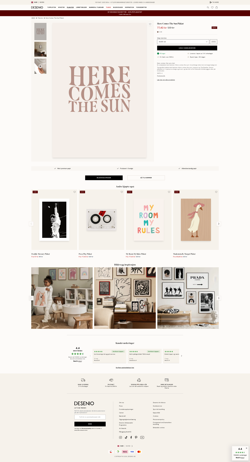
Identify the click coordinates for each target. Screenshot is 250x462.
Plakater (70, 7)
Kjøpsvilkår (156, 413)
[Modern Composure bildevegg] (125, 298)
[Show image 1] (40, 31)
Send (90, 424)
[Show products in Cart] (216, 7)
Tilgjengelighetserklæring (127, 419)
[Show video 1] (40, 66)
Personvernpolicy (86, 428)
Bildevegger (118, 7)
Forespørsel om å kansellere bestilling (162, 423)
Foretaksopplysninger (126, 409)
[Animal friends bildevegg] (62, 298)
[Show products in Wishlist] (212, 7)
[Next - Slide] (218, 223)
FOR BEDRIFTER (141, 7)
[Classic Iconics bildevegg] (188, 298)
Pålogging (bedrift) (125, 432)
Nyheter (61, 7)
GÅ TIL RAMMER (146, 178)
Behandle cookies (159, 427)
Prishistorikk (161, 76)
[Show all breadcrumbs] (33, 18)
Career (121, 413)
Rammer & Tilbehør (96, 7)
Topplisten (51, 7)
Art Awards (122, 428)
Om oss (121, 402)
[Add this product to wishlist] (150, 24)
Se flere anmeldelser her (125, 368)
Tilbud (108, 7)
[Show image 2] (40, 49)
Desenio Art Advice (159, 402)
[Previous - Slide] (31, 223)
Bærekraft (122, 416)
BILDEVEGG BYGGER (104, 178)
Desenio (130, 456)
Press (121, 406)
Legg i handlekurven (187, 48)
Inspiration (129, 7)
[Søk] (208, 7)
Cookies (155, 416)
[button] (213, 41)
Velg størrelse (162, 38)
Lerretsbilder (81, 7)
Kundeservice (157, 406)
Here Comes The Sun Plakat (55, 18)
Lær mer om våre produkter (166, 80)
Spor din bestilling (159, 409)
